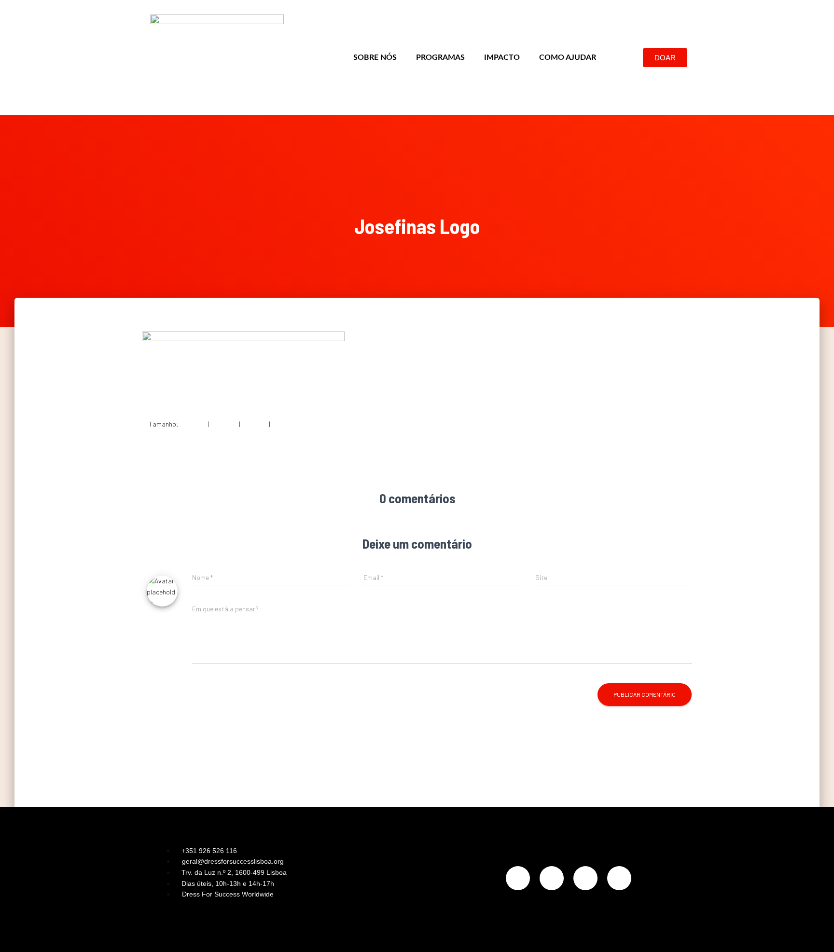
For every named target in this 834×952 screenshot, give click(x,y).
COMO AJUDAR (567, 57)
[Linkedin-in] (585, 878)
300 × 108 (223, 424)
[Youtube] (619, 878)
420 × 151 (285, 424)
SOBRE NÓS (375, 57)
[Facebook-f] (552, 878)
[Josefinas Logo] (243, 367)
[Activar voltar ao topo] (815, 933)
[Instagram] (518, 878)
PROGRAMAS (440, 57)
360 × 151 (254, 424)
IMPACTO (502, 57)
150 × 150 (193, 424)
